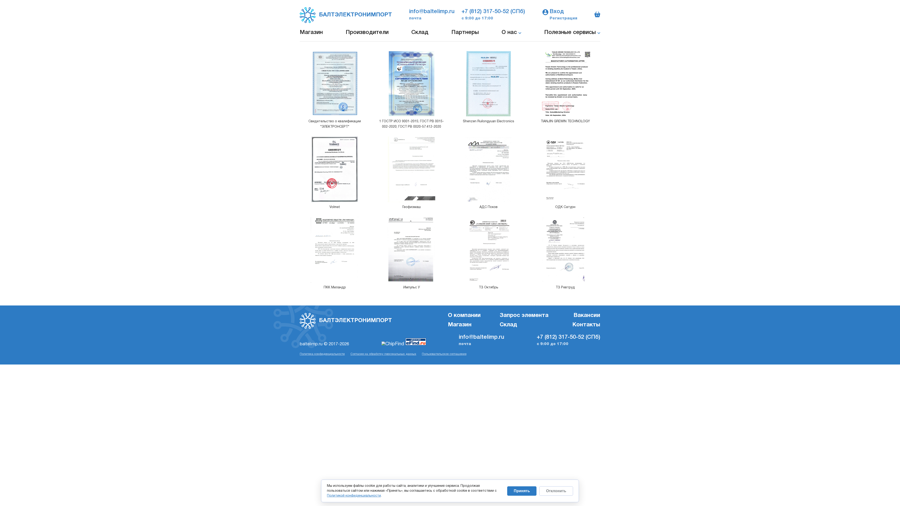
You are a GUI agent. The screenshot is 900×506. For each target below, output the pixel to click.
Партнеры (465, 32)
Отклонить (556, 491)
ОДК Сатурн (565, 207)
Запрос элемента (524, 315)
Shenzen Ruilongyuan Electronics (488, 121)
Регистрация (563, 18)
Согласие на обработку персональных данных (383, 354)
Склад (419, 32)
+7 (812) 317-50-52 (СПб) (493, 11)
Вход (557, 11)
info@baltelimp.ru (431, 11)
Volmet (335, 207)
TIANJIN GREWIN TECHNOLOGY (565, 121)
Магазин (311, 32)
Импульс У (411, 287)
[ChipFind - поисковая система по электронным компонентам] (393, 344)
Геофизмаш (411, 207)
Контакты (586, 324)
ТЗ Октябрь (488, 287)
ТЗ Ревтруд (565, 287)
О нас (510, 32)
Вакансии (587, 315)
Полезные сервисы (570, 32)
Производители (367, 32)
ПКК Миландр (335, 287)
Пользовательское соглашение (444, 354)
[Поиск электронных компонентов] (415, 344)
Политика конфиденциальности (322, 354)
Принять (522, 491)
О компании (464, 315)
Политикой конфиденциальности (354, 495)
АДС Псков (489, 207)
